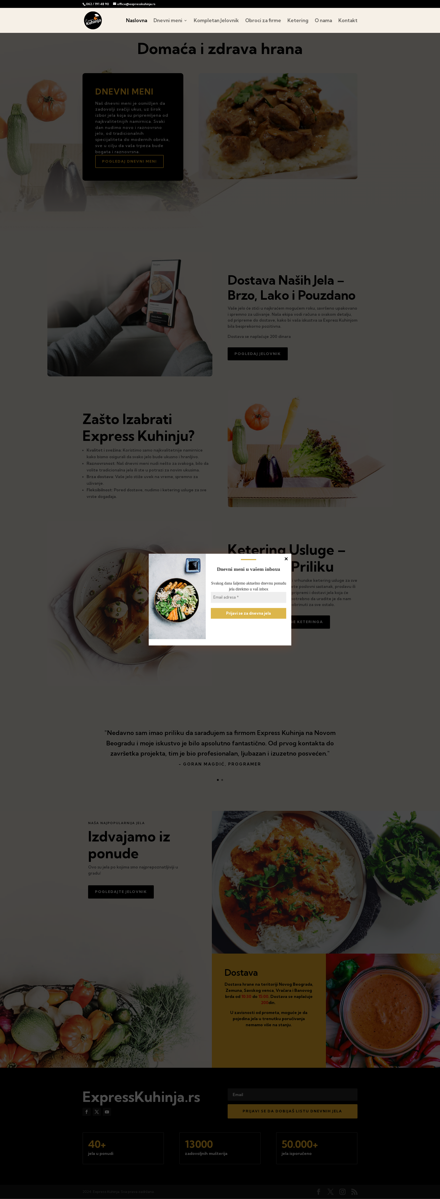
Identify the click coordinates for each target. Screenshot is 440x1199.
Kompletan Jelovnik (216, 21)
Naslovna (136, 21)
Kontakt (348, 21)
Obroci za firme (263, 21)
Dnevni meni (168, 21)
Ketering (297, 21)
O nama (323, 21)
